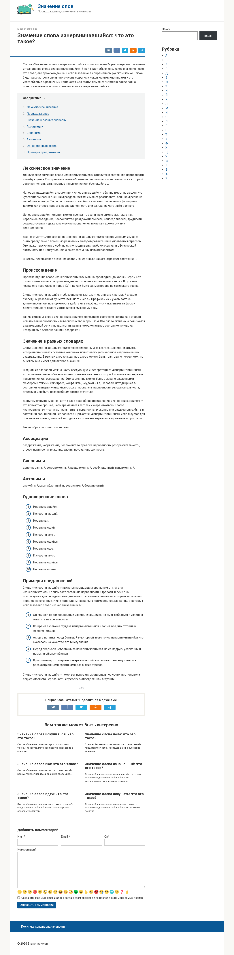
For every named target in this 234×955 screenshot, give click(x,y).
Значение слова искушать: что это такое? (114, 796)
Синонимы (34, 133)
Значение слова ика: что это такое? (47, 764)
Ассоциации (35, 126)
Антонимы (34, 139)
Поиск (166, 29)
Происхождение (38, 113)
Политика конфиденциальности (43, 926)
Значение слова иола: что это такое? (110, 736)
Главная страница (27, 28)
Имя (21, 836)
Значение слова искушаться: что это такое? (45, 736)
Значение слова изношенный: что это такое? (113, 766)
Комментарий (26, 849)
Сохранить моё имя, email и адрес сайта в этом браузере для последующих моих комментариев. (82, 897)
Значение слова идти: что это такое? (42, 796)
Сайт (107, 836)
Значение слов (55, 6)
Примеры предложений (43, 152)
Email (65, 836)
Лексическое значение (42, 107)
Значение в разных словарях (46, 120)
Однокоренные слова (41, 146)
